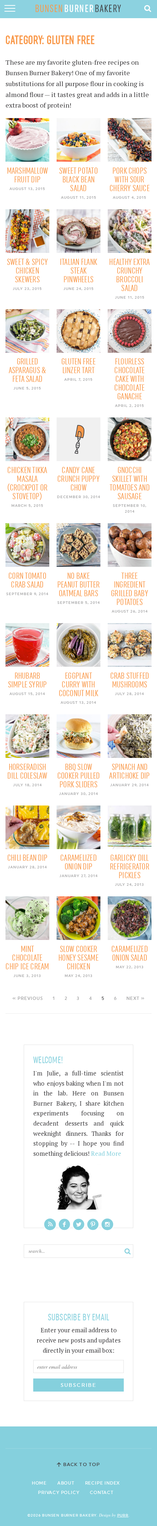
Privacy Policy (58, 1492)
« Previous (27, 998)
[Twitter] (78, 1224)
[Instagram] (107, 1224)
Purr (123, 1515)
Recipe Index (102, 1483)
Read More (106, 1154)
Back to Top (81, 1464)
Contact (102, 1492)
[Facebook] (64, 1224)
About (65, 1483)
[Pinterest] (93, 1224)
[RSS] (50, 1224)
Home (39, 1483)
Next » (135, 998)
